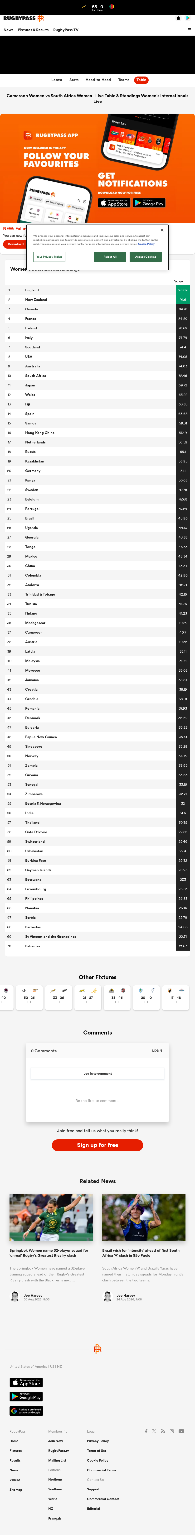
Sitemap (16, 1489)
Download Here (20, 244)
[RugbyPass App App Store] (97, 1383)
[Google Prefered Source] (97, 1411)
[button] (190, 30)
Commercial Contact (103, 1499)
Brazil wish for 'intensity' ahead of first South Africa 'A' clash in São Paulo (141, 1253)
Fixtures (16, 1450)
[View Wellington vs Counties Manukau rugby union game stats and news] (117, 997)
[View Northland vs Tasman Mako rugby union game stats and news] (146, 997)
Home (14, 1441)
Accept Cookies (145, 257)
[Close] (162, 230)
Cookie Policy (97, 1460)
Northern (55, 1479)
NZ (50, 1508)
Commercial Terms (101, 1470)
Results (15, 1460)
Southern (55, 1489)
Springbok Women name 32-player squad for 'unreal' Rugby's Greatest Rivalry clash (49, 1253)
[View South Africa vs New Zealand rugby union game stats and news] (58, 997)
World (53, 1499)
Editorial (93, 1508)
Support (93, 1489)
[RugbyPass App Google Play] (97, 1397)
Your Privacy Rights (49, 257)
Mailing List (57, 1460)
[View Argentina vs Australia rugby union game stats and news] (87, 997)
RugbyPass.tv (58, 1450)
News (8, 29)
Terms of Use (97, 1450)
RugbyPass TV (65, 29)
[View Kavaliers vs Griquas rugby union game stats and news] (175, 997)
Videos (15, 1479)
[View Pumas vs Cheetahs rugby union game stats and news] (29, 997)
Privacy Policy (98, 1441)
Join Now (55, 1441)
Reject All (110, 257)
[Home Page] (24, 18)
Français (54, 1518)
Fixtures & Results (33, 29)
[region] (97, 247)
